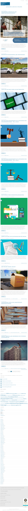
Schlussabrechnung (13, 401)
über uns (2, 414)
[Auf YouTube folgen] (7, 491)
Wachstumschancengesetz (20, 368)
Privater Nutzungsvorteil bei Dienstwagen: (13, 54)
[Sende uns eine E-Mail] (3, 491)
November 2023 (2, 425)
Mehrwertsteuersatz (15, 332)
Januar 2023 (2, 437)
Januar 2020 (2, 481)
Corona (10, 393)
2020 (7, 393)
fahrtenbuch (11, 395)
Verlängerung (7, 403)
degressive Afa (12, 368)
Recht (5, 235)
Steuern (5, 88)
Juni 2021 (2, 460)
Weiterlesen (3, 83)
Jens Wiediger (11, 91)
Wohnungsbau (24, 368)
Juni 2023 (2, 432)
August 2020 (2, 472)
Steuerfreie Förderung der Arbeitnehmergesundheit (9, 12)
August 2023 (2, 429)
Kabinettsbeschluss (16, 368)
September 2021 (3, 456)
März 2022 (2, 450)
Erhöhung (3, 395)
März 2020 (2, 478)
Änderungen (4, 405)
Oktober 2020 (2, 469)
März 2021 (2, 463)
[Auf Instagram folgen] (2, 491)
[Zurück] (8, 371)
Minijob (3, 400)
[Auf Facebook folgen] (1, 491)
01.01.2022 (4, 393)
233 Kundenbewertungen (25, 505)
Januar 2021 (2, 465)
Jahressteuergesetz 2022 (7, 398)
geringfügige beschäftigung (22, 395)
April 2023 (2, 434)
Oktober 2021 (2, 455)
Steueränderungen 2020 (3, 403)
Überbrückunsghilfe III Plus (16, 405)
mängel (5, 400)
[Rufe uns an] (4, 491)
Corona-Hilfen (14, 393)
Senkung (18, 332)
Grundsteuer (5, 397)
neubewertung (7, 400)
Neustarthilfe (14, 400)
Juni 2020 (2, 474)
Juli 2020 (2, 473)
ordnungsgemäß (23, 400)
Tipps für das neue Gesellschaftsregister (12, 89)
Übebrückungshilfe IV (9, 405)
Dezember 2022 (2, 438)
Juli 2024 (2, 419)
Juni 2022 (2, 446)
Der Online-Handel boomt (8, 266)
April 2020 (2, 477)
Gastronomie (12, 332)
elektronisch (23, 393)
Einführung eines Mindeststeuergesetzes (12, 194)
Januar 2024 (2, 424)
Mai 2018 (2, 483)
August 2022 (2, 443)
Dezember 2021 (2, 452)
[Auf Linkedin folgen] (5, 491)
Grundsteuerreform (13, 397)
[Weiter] (19, 371)
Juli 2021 (2, 459)
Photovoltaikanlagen (4, 401)
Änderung (25, 403)
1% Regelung (2, 393)
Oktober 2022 (2, 441)
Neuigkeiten (2, 88)
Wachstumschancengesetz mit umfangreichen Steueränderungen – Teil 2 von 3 (14, 121)
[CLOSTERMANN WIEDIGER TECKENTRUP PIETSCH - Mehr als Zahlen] (5, 4)
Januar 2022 (2, 451)
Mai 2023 (2, 433)
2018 (5, 393)
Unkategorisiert (2, 415)
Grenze (2, 397)
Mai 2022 (2, 447)
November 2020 (2, 468)
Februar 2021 (2, 464)
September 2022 (3, 442)
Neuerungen (10, 400)
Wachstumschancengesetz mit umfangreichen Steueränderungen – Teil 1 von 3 (14, 160)
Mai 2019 (2, 482)
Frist (14, 395)
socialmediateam (11, 56)
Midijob (24, 398)
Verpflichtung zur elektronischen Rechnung (13, 236)
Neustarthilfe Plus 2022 (19, 400)
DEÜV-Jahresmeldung (19, 393)
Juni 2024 (2, 420)
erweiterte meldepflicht (8, 395)
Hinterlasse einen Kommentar (24, 155)
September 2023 (3, 428)
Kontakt (26, 0)
